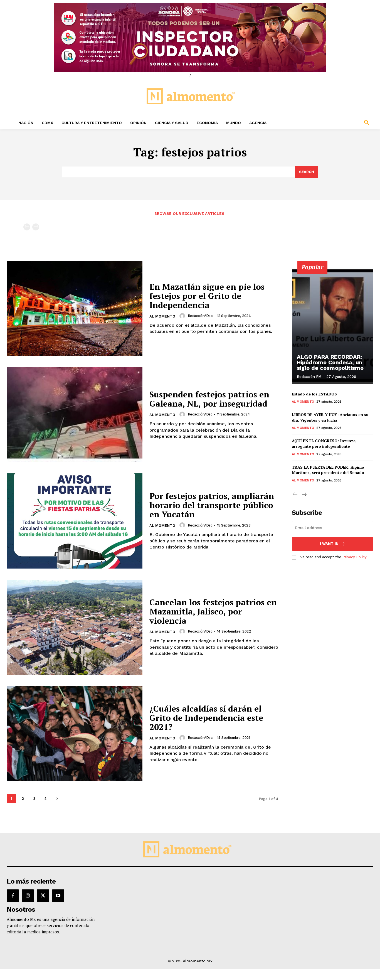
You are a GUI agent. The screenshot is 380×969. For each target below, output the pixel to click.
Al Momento (162, 316)
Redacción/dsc (200, 316)
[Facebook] (13, 895)
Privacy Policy (354, 557)
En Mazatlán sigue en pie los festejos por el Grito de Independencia (207, 296)
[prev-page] (26, 226)
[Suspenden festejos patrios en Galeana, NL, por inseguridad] (74, 414)
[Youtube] (58, 895)
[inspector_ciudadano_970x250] (190, 37)
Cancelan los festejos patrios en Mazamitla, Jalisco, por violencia (213, 611)
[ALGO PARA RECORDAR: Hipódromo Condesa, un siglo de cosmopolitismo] (333, 325)
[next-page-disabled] (35, 226)
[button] (333, 122)
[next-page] (56, 798)
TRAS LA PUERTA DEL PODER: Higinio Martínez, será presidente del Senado (328, 469)
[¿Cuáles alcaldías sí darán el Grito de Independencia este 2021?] (74, 733)
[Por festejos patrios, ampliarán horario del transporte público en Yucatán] (74, 521)
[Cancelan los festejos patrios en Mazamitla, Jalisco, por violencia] (74, 627)
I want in (329, 544)
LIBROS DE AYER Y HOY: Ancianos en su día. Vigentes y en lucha (330, 417)
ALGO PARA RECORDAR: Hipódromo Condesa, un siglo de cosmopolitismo (330, 362)
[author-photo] (183, 316)
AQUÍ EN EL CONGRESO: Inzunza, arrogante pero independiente (324, 443)
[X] (43, 895)
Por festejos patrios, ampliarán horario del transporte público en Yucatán (211, 505)
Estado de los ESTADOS (314, 394)
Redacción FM (309, 377)
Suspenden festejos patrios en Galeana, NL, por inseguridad (209, 399)
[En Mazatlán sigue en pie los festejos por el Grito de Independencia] (74, 308)
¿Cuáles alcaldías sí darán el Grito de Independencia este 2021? (206, 717)
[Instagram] (28, 895)
